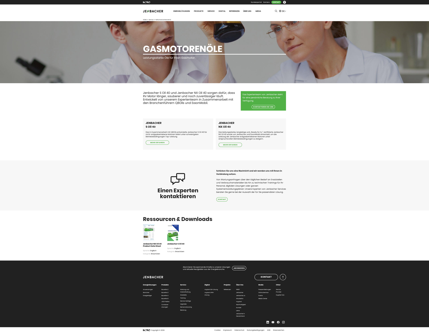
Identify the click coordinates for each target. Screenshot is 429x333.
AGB (268, 330)
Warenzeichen (278, 330)
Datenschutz (239, 330)
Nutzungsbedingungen (255, 330)
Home (145, 20)
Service (151, 20)
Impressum (227, 330)
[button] (284, 2)
